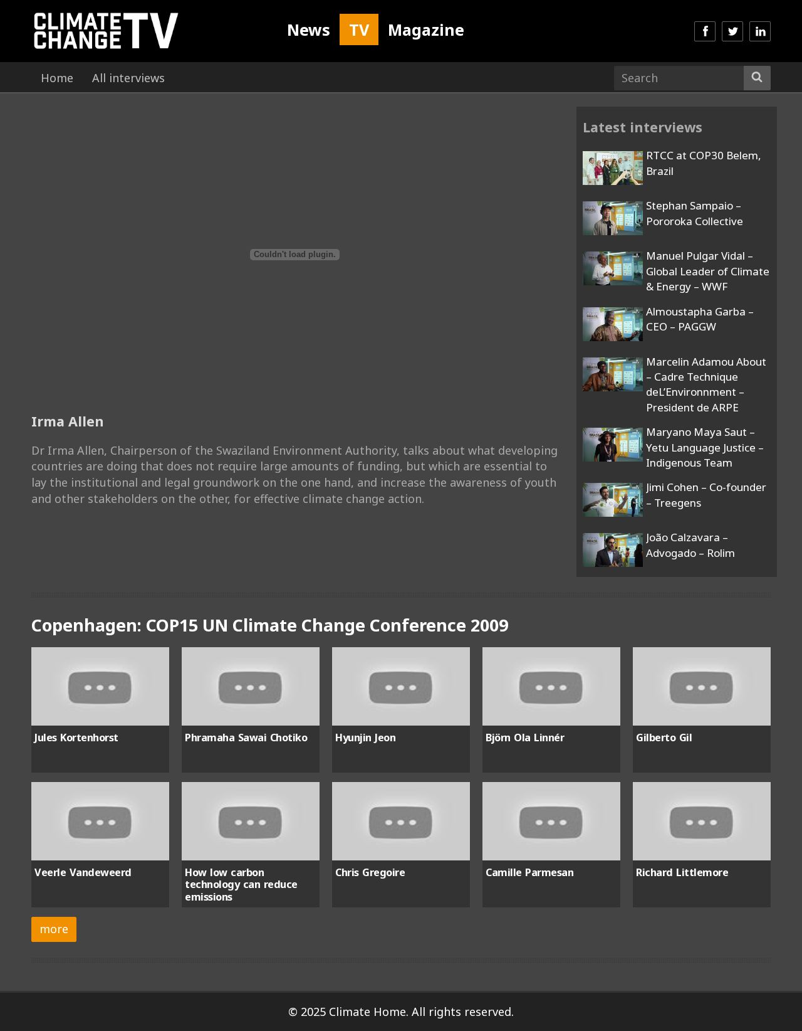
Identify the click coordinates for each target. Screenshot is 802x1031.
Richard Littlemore (682, 872)
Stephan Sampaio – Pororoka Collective (694, 213)
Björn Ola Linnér (525, 737)
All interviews (128, 77)
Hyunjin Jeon (365, 737)
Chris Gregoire (370, 872)
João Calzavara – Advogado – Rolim (690, 544)
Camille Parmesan (529, 872)
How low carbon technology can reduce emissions (241, 884)
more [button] (53, 928)
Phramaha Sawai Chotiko (246, 737)
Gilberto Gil (664, 737)
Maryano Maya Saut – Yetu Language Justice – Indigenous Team (705, 447)
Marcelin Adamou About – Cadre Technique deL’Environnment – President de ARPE (706, 384)
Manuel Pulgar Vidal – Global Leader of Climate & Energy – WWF (707, 270)
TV (359, 29)
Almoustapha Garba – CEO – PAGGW (700, 319)
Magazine (426, 29)
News (308, 29)
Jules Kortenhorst (76, 737)
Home (57, 77)
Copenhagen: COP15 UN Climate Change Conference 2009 (269, 625)
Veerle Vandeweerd (83, 872)
